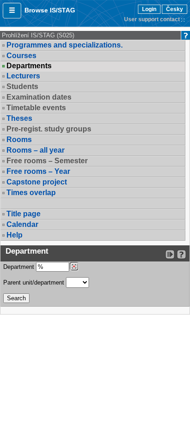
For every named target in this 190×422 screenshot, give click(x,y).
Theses (19, 118)
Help (14, 235)
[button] (12, 10)
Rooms (19, 139)
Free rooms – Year (38, 171)
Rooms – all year (35, 150)
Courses (21, 55)
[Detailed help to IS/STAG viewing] (181, 254)
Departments (29, 66)
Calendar (22, 224)
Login (149, 9)
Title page (23, 214)
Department (19, 266)
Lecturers (23, 76)
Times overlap (31, 192)
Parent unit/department (34, 282)
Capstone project (36, 182)
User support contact (152, 19)
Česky (174, 9)
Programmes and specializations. (64, 45)
